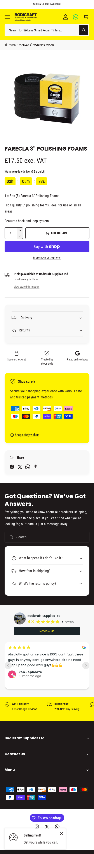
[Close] (61, 833)
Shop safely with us (27, 435)
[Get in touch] (76, 17)
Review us (47, 631)
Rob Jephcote (30, 672)
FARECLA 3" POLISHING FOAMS (36, 44)
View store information (26, 286)
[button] (7, 17)
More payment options (47, 257)
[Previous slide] (8, 665)
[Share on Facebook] (12, 467)
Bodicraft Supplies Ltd (44, 616)
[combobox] (47, 30)
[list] (47, 709)
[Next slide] (85, 665)
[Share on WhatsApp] (27, 467)
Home (12, 44)
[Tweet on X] (20, 467)
